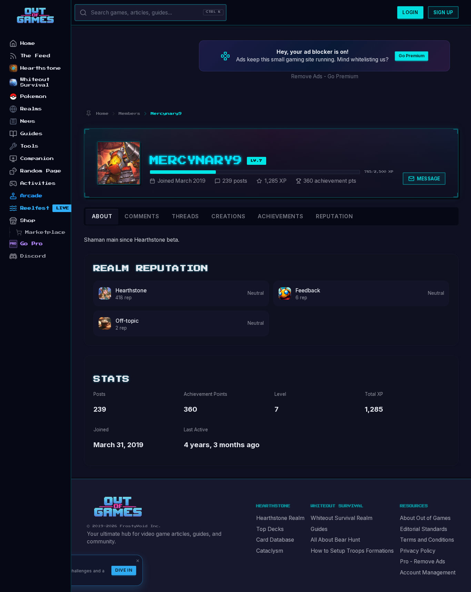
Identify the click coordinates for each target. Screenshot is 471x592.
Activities (38, 183)
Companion (37, 158)
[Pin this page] (88, 113)
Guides (319, 529)
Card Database (275, 539)
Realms (31, 109)
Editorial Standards (423, 529)
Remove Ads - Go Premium (324, 76)
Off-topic (127, 321)
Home (27, 43)
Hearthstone (131, 290)
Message (428, 178)
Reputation (334, 216)
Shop (28, 220)
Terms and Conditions (427, 539)
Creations (228, 216)
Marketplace (45, 232)
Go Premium (411, 55)
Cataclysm (269, 551)
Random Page (40, 171)
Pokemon (33, 96)
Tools (29, 146)
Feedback (307, 290)
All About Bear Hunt (335, 539)
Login (410, 12)
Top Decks (270, 529)
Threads (185, 216)
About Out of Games (425, 518)
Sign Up (443, 12)
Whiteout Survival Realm (341, 518)
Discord (33, 256)
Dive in (123, 570)
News (28, 121)
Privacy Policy (417, 551)
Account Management (427, 572)
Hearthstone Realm (280, 518)
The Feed (35, 56)
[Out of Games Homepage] (118, 507)
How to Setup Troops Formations (352, 551)
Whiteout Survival (35, 82)
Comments (141, 216)
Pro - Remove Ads (422, 561)
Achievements (280, 216)
